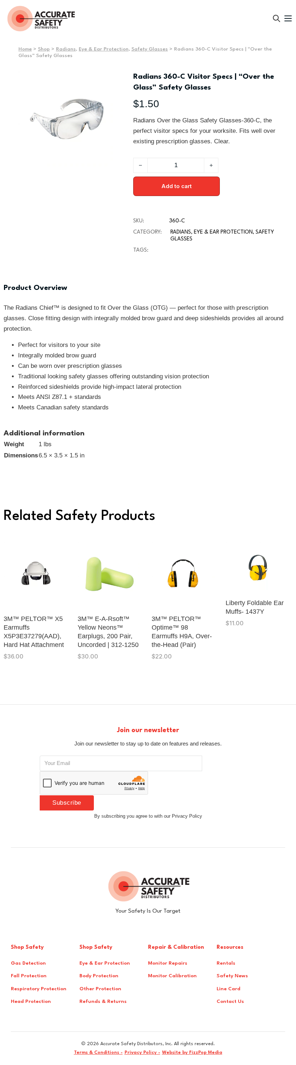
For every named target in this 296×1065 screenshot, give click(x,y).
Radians (66, 49)
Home (25, 49)
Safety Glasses (149, 49)
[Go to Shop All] (276, 18)
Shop (44, 49)
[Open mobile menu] (288, 18)
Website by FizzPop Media (192, 1052)
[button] (105, 81)
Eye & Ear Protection (104, 49)
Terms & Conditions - (98, 1052)
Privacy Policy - (142, 1052)
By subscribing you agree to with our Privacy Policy (148, 816)
